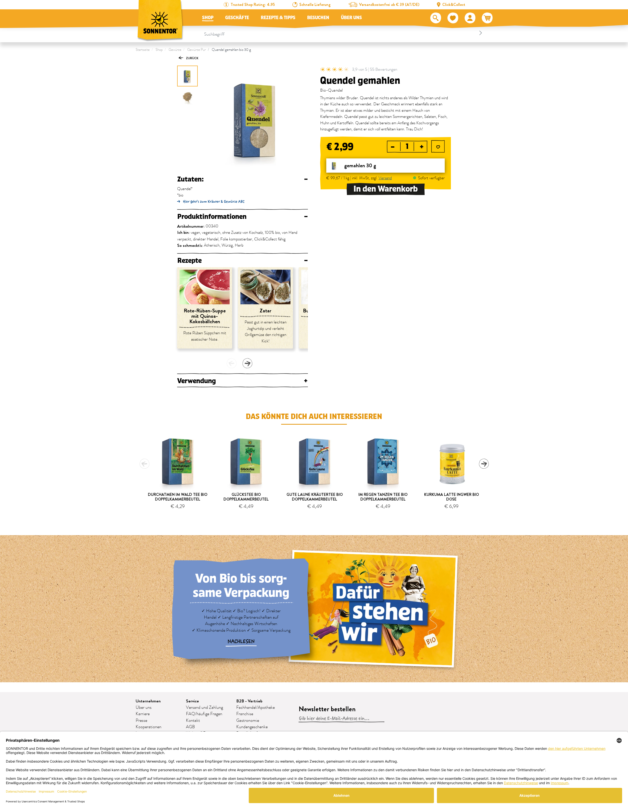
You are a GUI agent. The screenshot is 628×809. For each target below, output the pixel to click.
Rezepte (242, 260)
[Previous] (231, 363)
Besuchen (318, 17)
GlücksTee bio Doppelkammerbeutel (246, 497)
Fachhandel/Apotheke (255, 708)
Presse (141, 721)
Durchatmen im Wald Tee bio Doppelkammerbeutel (177, 497)
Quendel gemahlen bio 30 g (231, 49)
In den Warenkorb (385, 189)
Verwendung (242, 381)
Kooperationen (148, 727)
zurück (191, 58)
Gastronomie (247, 721)
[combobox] (343, 33)
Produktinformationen (242, 216)
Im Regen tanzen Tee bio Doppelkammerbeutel (382, 497)
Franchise (244, 714)
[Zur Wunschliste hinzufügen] (438, 147)
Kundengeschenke (252, 727)
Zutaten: (242, 179)
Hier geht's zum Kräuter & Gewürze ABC (214, 201)
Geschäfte (237, 17)
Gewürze (175, 49)
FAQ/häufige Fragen (204, 714)
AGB (190, 727)
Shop (207, 17)
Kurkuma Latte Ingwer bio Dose (451, 497)
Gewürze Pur (196, 49)
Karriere (143, 714)
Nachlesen (241, 641)
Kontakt (193, 721)
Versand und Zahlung (204, 708)
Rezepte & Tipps (278, 17)
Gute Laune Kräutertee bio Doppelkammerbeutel (315, 497)
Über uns (351, 17)
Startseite (143, 49)
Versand (385, 178)
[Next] (247, 363)
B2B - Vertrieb (249, 701)
